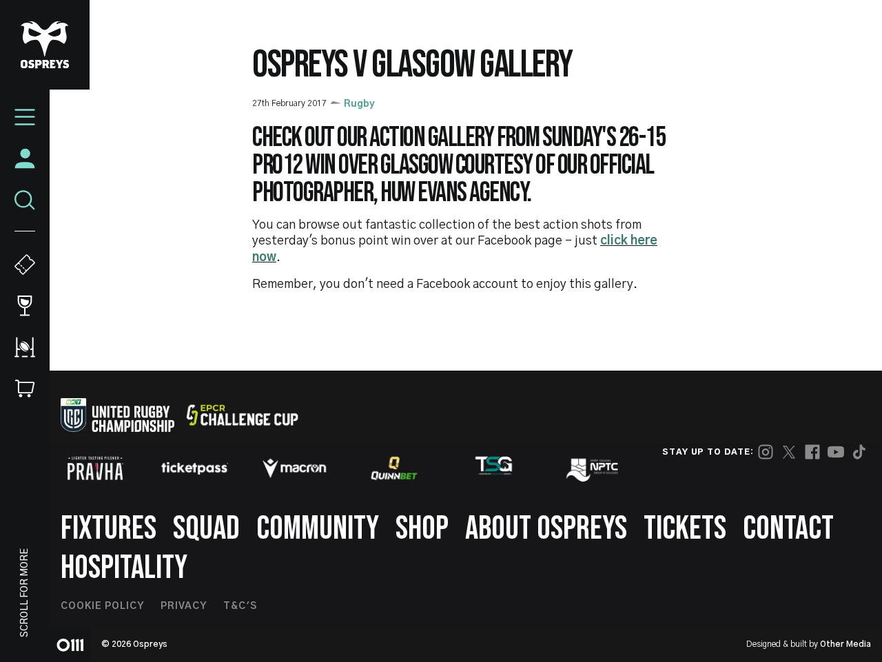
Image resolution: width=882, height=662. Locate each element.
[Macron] (294, 468)
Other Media (845, 644)
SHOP (422, 528)
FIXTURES (108, 528)
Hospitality (124, 568)
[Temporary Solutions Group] (494, 468)
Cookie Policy (102, 606)
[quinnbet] (394, 468)
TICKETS (685, 528)
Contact (788, 528)
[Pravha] (95, 468)
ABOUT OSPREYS (546, 528)
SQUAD (206, 528)
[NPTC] (593, 468)
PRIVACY (184, 606)
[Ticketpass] (195, 468)
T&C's (240, 606)
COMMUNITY (317, 528)
